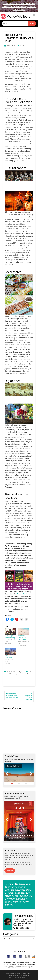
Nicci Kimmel (23, 46)
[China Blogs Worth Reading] (10, 631)
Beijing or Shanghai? (8, 657)
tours (19, 674)
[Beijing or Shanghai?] (10, 651)
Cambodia (10, 672)
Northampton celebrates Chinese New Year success (12, 696)
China (15, 672)
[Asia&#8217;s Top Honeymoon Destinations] (23, 631)
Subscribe (9, 871)
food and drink (8, 674)
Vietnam (23, 672)
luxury (15, 674)
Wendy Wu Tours (23, 594)
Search (32, 23)
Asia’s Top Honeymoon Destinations (22, 638)
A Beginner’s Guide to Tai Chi (28, 697)
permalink (26, 674)
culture (31, 672)
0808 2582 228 (22, 928)
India (19, 672)
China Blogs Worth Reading (10, 637)
